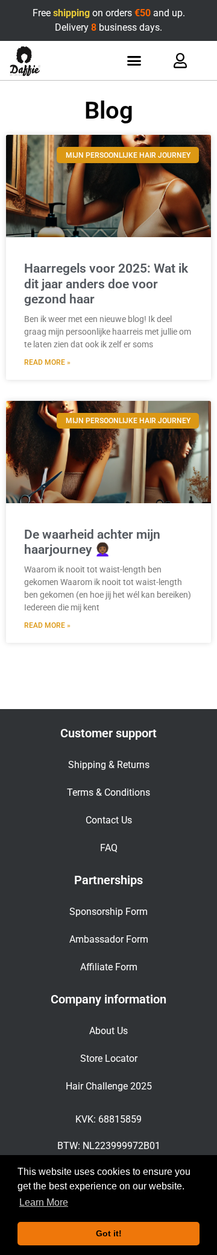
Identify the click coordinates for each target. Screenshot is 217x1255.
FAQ (109, 848)
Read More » (47, 362)
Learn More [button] (43, 1202)
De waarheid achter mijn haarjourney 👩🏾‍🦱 (92, 542)
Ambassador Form (108, 939)
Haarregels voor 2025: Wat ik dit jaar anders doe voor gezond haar (106, 283)
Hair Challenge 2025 (109, 1086)
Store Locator (108, 1058)
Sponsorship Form (108, 911)
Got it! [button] (109, 1233)
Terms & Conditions (108, 792)
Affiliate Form (108, 967)
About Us (108, 1031)
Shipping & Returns (108, 764)
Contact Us (109, 820)
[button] (134, 60)
